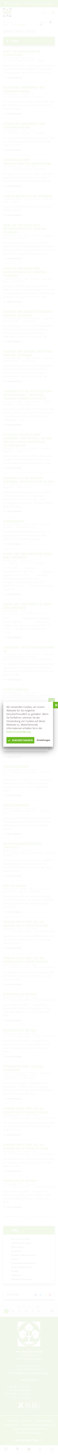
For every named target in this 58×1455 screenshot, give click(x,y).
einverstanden (22, 740)
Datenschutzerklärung (18, 731)
